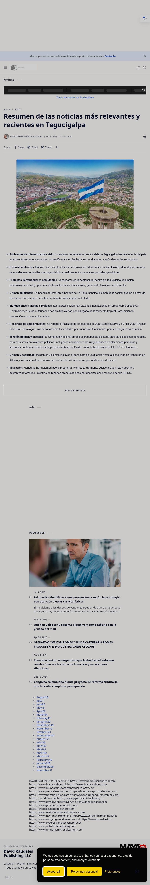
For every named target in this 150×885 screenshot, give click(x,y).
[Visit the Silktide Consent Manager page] (136, 871)
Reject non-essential (84, 871)
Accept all (53, 871)
